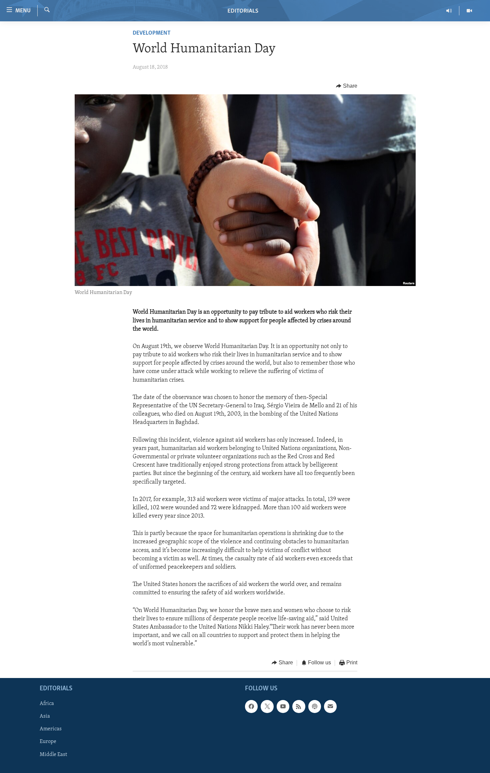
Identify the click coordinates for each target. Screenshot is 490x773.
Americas (51, 729)
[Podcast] (314, 706)
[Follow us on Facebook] (251, 706)
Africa (47, 703)
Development (152, 33)
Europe (48, 741)
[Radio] (449, 10)
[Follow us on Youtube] (283, 706)
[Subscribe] (330, 706)
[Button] (346, 86)
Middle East (53, 754)
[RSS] (298, 706)
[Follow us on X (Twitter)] (267, 706)
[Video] (469, 10)
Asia (45, 716)
